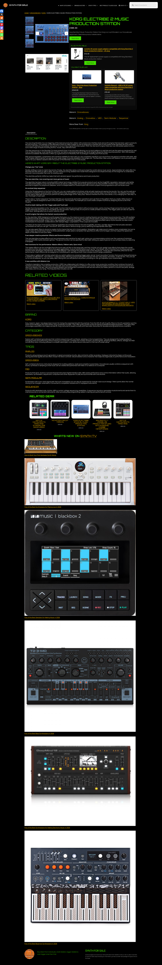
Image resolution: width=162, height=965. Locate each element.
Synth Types (92, 5)
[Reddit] (1, 18)
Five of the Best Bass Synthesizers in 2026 (39, 733)
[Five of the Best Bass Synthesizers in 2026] (80, 676)
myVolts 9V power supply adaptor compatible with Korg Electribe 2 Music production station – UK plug (108, 50)
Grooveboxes (35, 13)
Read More (75, 38)
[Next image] (66, 33)
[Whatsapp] (1, 34)
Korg (44, 13)
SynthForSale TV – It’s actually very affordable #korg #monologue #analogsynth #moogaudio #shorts (118, 304)
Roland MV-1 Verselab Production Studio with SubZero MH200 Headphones (102, 425)
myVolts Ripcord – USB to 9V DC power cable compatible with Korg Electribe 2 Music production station (119, 87)
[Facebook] (1, 11)
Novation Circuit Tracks (60, 421)
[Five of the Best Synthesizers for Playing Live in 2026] (80, 482)
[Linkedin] (1, 21)
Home (26, 13)
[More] (1, 38)
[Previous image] (37, 33)
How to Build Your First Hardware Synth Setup (40, 455)
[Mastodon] (1, 28)
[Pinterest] (1, 24)
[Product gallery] (52, 33)
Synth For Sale (18, 5)
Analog (80, 118)
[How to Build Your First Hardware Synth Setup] (40, 446)
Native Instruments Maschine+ (123, 422)
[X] (1, 14)
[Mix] (1, 31)
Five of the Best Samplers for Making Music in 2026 (42, 617)
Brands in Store (80, 5)
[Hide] (0, 41)
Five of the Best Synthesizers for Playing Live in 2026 (42, 507)
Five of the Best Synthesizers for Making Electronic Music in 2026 (47, 828)
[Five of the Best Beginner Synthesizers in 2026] (80, 887)
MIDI (100, 118)
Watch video (31, 304)
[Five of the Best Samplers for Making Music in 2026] (80, 563)
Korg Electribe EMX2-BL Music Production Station (81, 423)
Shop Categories (65, 5)
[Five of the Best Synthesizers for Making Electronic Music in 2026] (80, 781)
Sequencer (123, 118)
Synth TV (88, 436)
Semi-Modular (110, 118)
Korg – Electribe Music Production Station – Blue (84, 86)
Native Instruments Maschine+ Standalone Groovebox (39, 424)
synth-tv (123, 5)
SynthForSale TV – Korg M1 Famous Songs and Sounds (79, 298)
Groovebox (90, 118)
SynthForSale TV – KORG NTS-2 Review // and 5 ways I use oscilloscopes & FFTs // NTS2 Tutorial (43, 299)
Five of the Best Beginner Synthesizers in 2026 (40, 944)
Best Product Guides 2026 (108, 5)
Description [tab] (31, 133)
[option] (29, 30)
